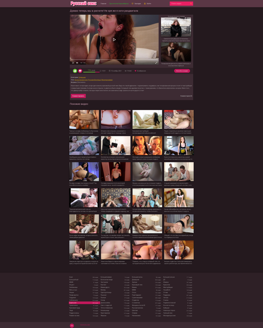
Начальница (105, 310)
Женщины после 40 (138, 305)
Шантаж (135, 310)
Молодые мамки (106, 80)
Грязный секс (167, 313)
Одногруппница (106, 292)
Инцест (71, 285)
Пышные (103, 295)
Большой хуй (73, 279)
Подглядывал (136, 295)
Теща (71, 310)
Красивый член (137, 285)
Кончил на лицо (168, 305)
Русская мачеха (137, 308)
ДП (164, 279)
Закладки (137, 3)
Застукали (104, 282)
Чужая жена (73, 305)
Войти (149, 3)
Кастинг (103, 285)
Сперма (134, 313)
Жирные (103, 315)
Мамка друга (105, 287)
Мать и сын (73, 290)
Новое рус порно (169, 310)
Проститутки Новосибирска (119, 3)
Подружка (166, 295)
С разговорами (137, 297)
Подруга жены (74, 313)
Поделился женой (169, 303)
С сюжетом (136, 303)
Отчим (165, 292)
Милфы (103, 290)
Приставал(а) (105, 313)
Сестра (165, 297)
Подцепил (72, 297)
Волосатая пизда (106, 279)
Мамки (134, 287)
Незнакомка (136, 315)
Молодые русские (169, 315)
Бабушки (166, 308)
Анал (71, 277)
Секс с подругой (106, 305)
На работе (166, 290)
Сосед (103, 300)
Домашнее (135, 279)
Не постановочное (81, 80)
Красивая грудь (74, 308)
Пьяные (103, 297)
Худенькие (82, 77)
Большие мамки (106, 277)
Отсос (134, 292)
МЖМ (134, 290)
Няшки (71, 292)
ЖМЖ (71, 282)
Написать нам (85, 324)
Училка (165, 300)
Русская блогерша (94, 80)
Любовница (73, 287)
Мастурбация (168, 287)
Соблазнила (73, 300)
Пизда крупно (73, 295)
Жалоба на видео (182, 71)
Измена (165, 282)
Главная (103, 3)
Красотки (166, 285)
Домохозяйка (105, 303)
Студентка (135, 300)
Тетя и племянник (107, 308)
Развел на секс (74, 315)
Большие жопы (137, 277)
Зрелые (134, 282)
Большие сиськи (169, 277)
